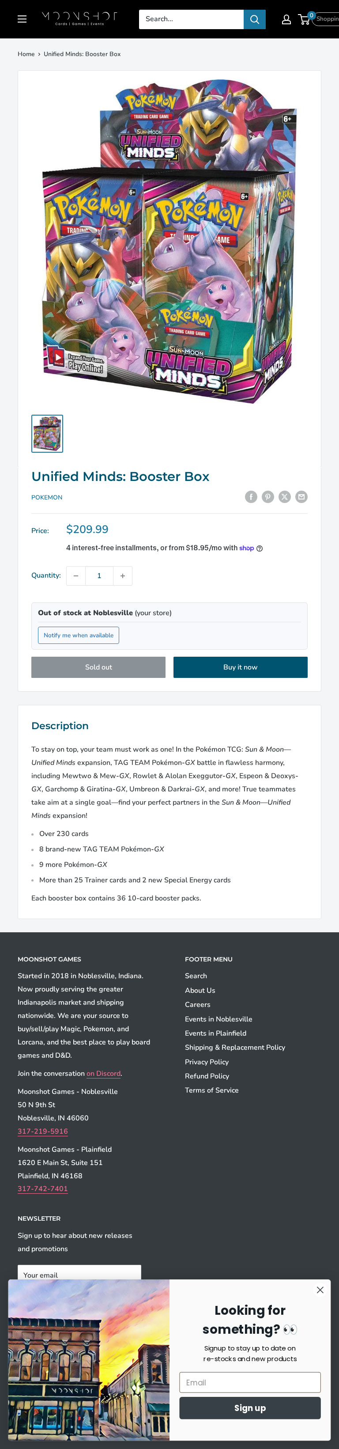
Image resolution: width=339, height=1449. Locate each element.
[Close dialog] (320, 1290)
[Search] (255, 19)
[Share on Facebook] (251, 496)
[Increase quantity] (122, 576)
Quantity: (46, 575)
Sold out (98, 667)
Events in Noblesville (218, 1019)
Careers (198, 1005)
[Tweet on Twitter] (285, 496)
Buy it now (240, 667)
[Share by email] (301, 496)
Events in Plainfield (215, 1033)
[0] (304, 19)
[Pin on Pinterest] (268, 496)
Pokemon (46, 497)
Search (196, 976)
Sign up (250, 1408)
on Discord (104, 1073)
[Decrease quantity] (76, 576)
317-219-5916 (43, 1131)
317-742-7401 (43, 1189)
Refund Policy (207, 1076)
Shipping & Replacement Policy (235, 1047)
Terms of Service (212, 1090)
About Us (200, 990)
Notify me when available (78, 635)
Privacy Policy (207, 1062)
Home (26, 54)
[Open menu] (22, 19)
